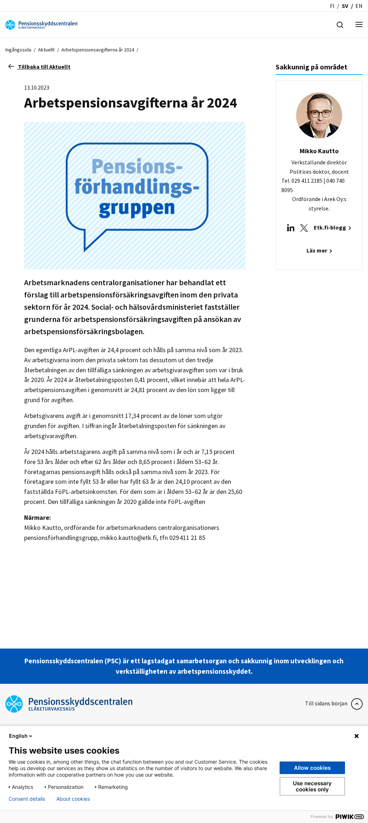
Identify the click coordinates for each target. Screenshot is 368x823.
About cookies (73, 799)
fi (332, 5)
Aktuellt (46, 49)
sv (345, 5)
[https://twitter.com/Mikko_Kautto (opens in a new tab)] (304, 227)
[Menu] (359, 25)
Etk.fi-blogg (330, 227)
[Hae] (340, 24)
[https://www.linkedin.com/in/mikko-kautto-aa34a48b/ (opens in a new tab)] (290, 227)
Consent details (27, 799)
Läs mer (317, 250)
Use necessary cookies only (312, 786)
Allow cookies (312, 767)
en (359, 5)
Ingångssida (18, 49)
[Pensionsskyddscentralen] (41, 24)
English (18, 736)
